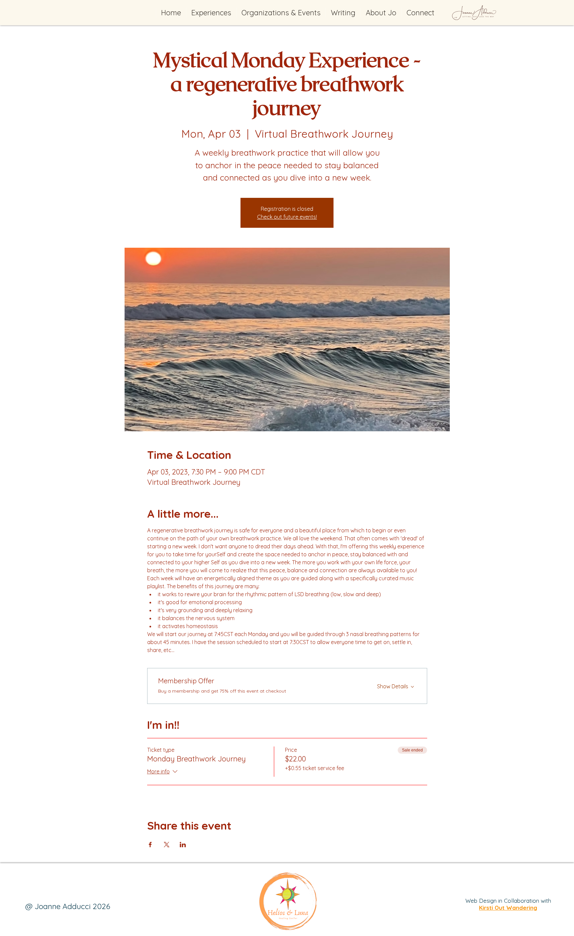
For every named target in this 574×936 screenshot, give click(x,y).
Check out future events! (287, 216)
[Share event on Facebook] (150, 844)
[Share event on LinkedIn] (183, 844)
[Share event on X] (166, 844)
